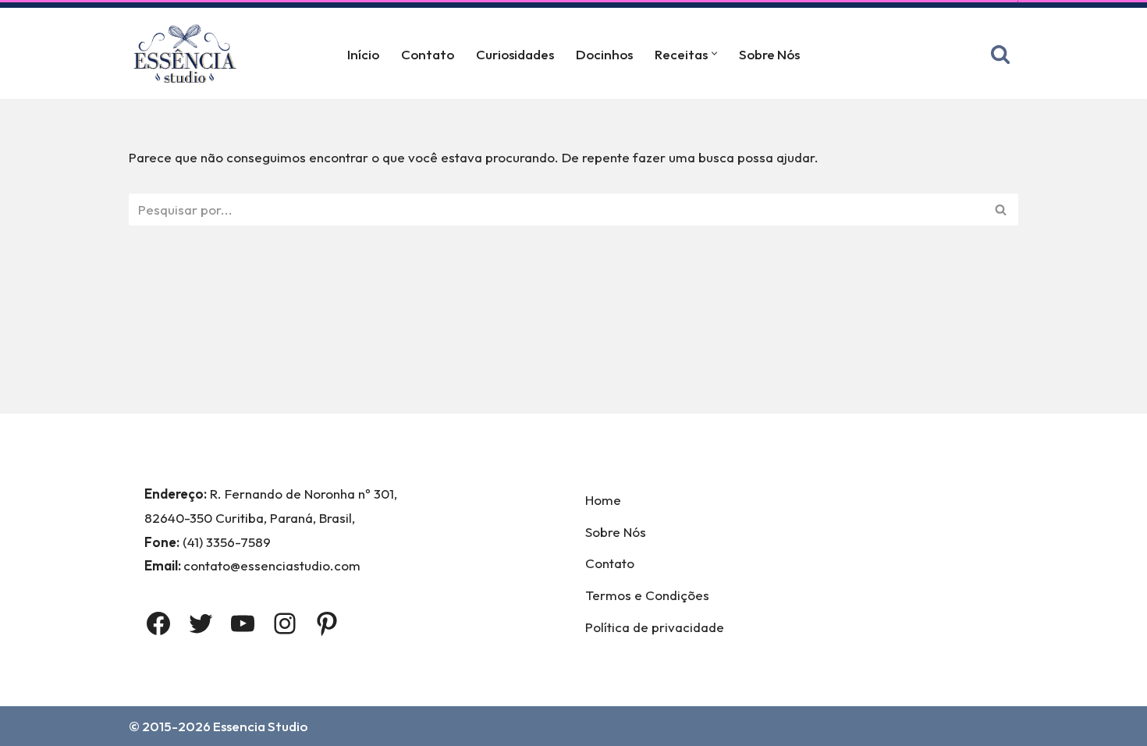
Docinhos (604, 54)
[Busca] (1000, 54)
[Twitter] (200, 623)
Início (363, 54)
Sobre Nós (769, 54)
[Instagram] (285, 623)
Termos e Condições (647, 595)
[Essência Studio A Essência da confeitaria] (189, 53)
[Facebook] (158, 623)
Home (603, 500)
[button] (714, 53)
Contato (427, 54)
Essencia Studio (260, 726)
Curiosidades (515, 54)
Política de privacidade (654, 627)
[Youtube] (243, 623)
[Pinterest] (327, 623)
